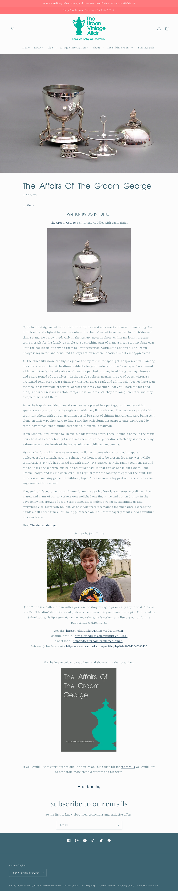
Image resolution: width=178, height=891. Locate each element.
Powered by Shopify (51, 885)
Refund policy (71, 885)
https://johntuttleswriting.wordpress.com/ (95, 630)
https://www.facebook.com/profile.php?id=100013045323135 (106, 646)
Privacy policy (88, 885)
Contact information (147, 885)
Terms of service (107, 885)
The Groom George (63, 222)
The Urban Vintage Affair (28, 885)
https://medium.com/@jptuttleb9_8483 (101, 636)
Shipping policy (126, 885)
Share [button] (30, 205)
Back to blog (91, 787)
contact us (128, 766)
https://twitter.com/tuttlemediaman (97, 641)
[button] (13, 29)
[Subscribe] (118, 825)
